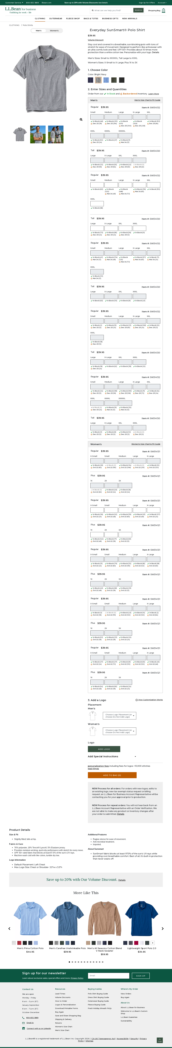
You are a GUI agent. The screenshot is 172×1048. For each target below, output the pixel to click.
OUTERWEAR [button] (55, 18)
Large (121, 112)
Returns (58, 1023)
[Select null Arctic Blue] (106, 80)
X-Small (93, 456)
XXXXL (107, 131)
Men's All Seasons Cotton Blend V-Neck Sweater (104, 949)
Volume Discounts (62, 997)
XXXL (92, 131)
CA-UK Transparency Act (103, 1039)
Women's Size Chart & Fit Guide (145, 444)
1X (91, 481)
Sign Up (140, 976)
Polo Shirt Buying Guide (98, 994)
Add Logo (104, 749)
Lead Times (60, 994)
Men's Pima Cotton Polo (30, 948)
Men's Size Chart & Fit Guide (147, 100)
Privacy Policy (77, 978)
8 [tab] (90, 962)
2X (106, 481)
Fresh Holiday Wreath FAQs (100, 1008)
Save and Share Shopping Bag (68, 1016)
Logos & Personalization (65, 1005)
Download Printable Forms (66, 1008)
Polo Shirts (28, 25)
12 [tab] (102, 962)
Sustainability (126, 1021)
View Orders (126, 994)
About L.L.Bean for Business (133, 1007)
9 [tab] (93, 962)
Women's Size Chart (63, 1027)
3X (120, 481)
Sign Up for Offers (147, 3)
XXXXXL (122, 131)
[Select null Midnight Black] (122, 80)
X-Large (136, 112)
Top (160, 1041)
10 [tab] (96, 962)
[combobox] (117, 10)
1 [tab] (69, 962)
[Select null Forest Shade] (114, 80)
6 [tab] (84, 962)
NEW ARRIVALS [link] (129, 18)
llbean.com (46, 3)
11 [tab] (99, 962)
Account (161, 3)
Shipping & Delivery (63, 1019)
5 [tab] (81, 962)
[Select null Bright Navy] (90, 80)
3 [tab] (75, 962)
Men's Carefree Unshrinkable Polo (67, 948)
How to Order (61, 1001)
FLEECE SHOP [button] (73, 18)
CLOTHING (14, 25)
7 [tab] (87, 962)
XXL (148, 112)
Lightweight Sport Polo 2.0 (141, 948)
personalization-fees (98, 766)
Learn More (153, 94)
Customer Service (13, 3)
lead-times (93, 768)
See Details (103, 3)
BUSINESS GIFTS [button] (110, 18)
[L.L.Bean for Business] (21, 10)
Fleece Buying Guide (97, 1005)
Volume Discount (96, 40)
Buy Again (59, 1012)
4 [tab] (78, 962)
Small (92, 112)
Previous (9, 929)
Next (163, 929)
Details (155, 52)
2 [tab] (72, 962)
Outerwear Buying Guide (98, 1001)
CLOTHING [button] (40, 18)
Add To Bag (112, 775)
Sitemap (89, 1041)
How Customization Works (150, 700)
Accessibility (123, 1039)
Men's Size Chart (62, 1030)
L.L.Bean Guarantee (129, 1017)
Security (134, 1039)
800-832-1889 (32, 3)
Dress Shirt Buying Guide (98, 997)
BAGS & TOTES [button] (91, 18)
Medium (108, 112)
